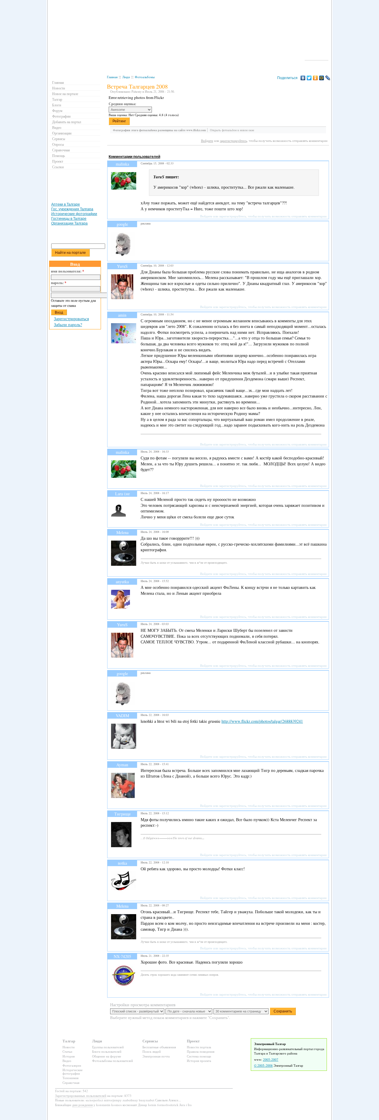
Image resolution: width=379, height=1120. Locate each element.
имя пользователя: (67, 271)
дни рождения (82, 1105)
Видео (56, 127)
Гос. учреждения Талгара (72, 209)
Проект (57, 161)
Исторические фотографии (74, 214)
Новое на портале (65, 93)
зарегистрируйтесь (233, 140)
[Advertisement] (215, 151)
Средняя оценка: (122, 104)
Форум (57, 110)
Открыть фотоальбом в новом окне (232, 130)
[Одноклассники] (315, 78)
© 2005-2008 (263, 1065)
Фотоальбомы (145, 77)
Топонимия (70, 1078)
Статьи (67, 1051)
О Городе (317, 57)
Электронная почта (156, 1056)
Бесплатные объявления (159, 1047)
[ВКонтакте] (303, 78)
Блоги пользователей (106, 1051)
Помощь (58, 155)
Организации (61, 133)
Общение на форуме (106, 1056)
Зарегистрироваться (71, 318)
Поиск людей (151, 1051)
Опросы (58, 144)
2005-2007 (270, 1059)
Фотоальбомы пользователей (112, 1060)
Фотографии (61, 116)
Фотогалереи (71, 1065)
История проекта (199, 1060)
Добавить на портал (66, 121)
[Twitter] (309, 78)
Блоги (56, 104)
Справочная (61, 150)
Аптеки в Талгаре (65, 204)
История (68, 1056)
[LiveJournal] (328, 78)
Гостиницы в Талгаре (68, 219)
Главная (112, 77)
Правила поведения (200, 1051)
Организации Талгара (69, 223)
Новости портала (199, 1047)
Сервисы (58, 138)
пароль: (58, 283)
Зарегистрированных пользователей (80, 1095)
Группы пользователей (108, 1047)
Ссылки (58, 166)
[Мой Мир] (322, 78)
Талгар (57, 99)
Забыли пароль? (68, 324)
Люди (126, 77)
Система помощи (199, 1056)
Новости (58, 88)
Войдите (207, 140)
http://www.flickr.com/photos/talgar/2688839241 (262, 721)
